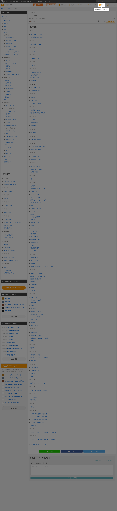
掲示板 (102, 5)
